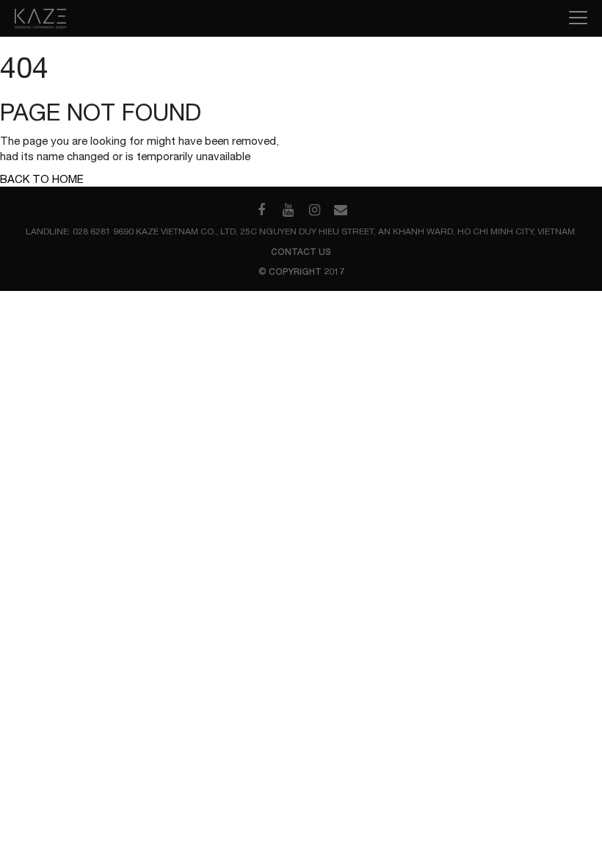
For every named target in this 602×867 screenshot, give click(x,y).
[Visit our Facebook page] (261, 210)
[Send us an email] (341, 210)
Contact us (301, 251)
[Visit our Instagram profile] (314, 210)
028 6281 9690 (103, 231)
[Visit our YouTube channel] (288, 210)
